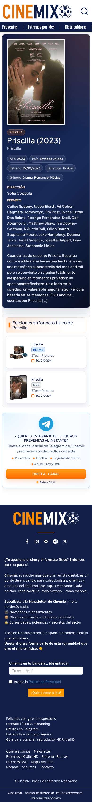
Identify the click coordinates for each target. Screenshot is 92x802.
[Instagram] (36, 542)
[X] (65, 542)
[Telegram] (55, 542)
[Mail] (46, 542)
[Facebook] (27, 542)
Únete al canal (46, 474)
